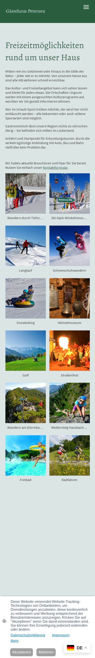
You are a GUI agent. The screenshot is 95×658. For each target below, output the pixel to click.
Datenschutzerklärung (28, 635)
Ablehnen (46, 652)
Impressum (60, 635)
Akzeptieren (21, 652)
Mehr (15, 641)
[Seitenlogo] (25, 17)
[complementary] (77, 648)
